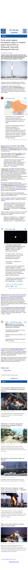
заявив (18, 149)
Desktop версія (14, 378)
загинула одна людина (21, 189)
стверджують (4, 184)
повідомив (9, 147)
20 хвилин (7, 559)
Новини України (7, 370)
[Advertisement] (14, 15)
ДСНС (7, 198)
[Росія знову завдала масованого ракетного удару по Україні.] (14, 78)
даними (4, 86)
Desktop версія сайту (14, 561)
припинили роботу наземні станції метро (15, 307)
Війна (4, 36)
